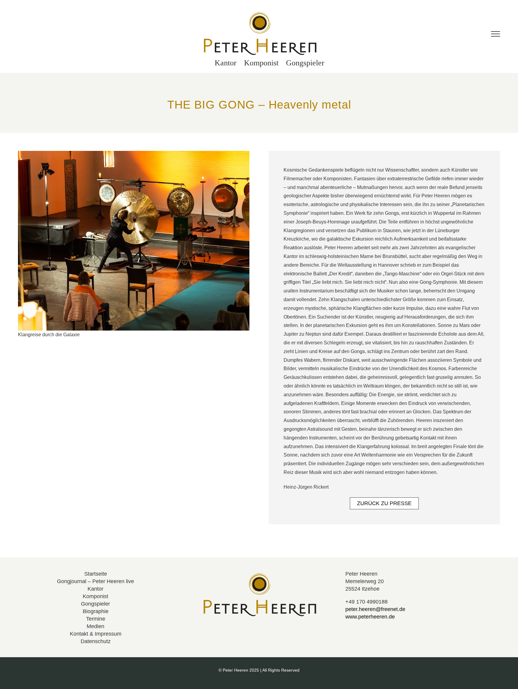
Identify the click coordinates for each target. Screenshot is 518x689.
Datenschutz (96, 641)
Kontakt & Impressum (95, 634)
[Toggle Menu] (495, 34)
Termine (95, 619)
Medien (95, 626)
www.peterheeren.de (370, 617)
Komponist (95, 596)
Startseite (95, 574)
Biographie (96, 611)
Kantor (95, 589)
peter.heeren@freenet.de (375, 609)
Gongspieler (95, 604)
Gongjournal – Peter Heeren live (95, 581)
